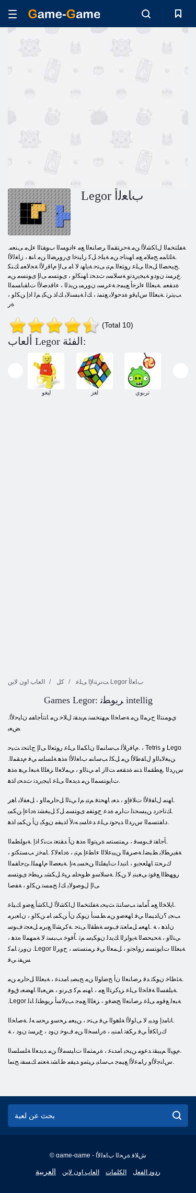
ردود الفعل (146, 1172)
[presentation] (15, 370)
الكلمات (116, 1172)
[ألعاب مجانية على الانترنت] (64, 13)
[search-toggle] (146, 14)
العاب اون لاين (80, 1172)
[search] (177, 1115)
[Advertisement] (96, 106)
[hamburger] (12, 13)
